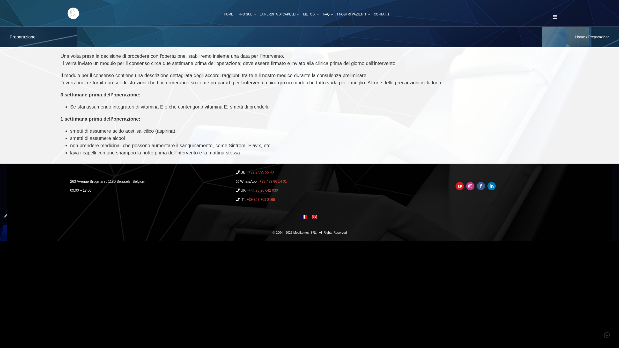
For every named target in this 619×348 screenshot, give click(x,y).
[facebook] (481, 186)
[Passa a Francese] (304, 216)
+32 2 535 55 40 (261, 172)
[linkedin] (491, 186)
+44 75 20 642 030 (263, 190)
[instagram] (470, 186)
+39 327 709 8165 (261, 199)
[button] (607, 335)
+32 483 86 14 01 (273, 181)
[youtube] (460, 186)
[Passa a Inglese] (315, 216)
